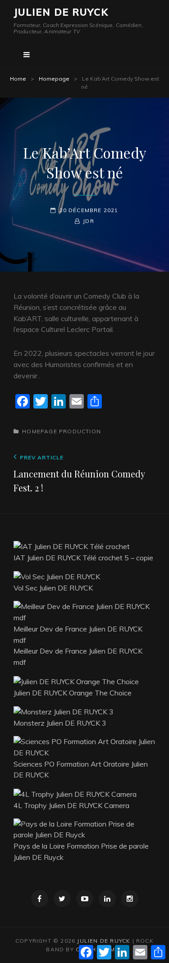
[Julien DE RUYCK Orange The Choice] (76, 680)
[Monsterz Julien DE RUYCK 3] (64, 710)
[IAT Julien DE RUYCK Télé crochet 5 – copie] (72, 545)
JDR (88, 221)
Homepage (54, 78)
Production (80, 431)
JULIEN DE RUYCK (61, 12)
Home (18, 78)
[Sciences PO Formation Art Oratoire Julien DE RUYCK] (84, 746)
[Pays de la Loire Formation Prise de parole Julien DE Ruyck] (84, 828)
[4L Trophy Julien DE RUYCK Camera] (75, 793)
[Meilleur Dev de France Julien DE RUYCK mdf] (84, 611)
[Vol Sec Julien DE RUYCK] (57, 576)
